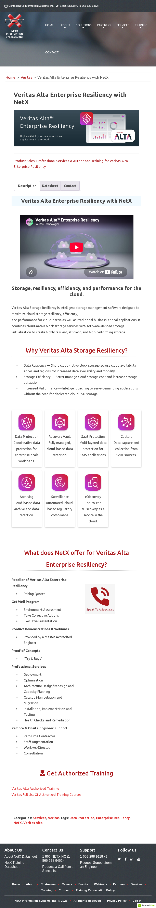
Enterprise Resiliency (113, 818)
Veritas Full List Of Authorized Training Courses (46, 794)
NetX (18, 823)
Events (83, 884)
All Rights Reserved (87, 900)
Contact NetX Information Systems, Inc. (31, 5)
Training (139, 27)
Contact (52, 52)
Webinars (100, 884)
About (63, 27)
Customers (48, 884)
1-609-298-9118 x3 (93, 856)
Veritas (26, 77)
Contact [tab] (70, 186)
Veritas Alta (32, 823)
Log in (137, 900)
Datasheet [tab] (50, 186)
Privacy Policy (117, 900)
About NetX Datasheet (20, 856)
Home (49, 25)
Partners (102, 27)
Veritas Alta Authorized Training (35, 788)
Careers (67, 884)
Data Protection (81, 818)
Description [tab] (27, 186)
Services (121, 27)
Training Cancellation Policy (95, 890)
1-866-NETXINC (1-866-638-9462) (79, 5)
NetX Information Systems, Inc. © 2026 (41, 900)
